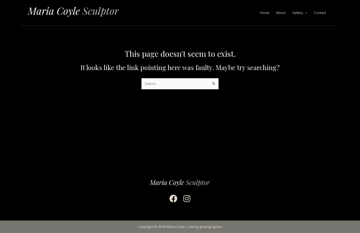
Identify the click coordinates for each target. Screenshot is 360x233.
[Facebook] (173, 199)
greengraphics (210, 226)
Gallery (297, 12)
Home (264, 12)
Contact (320, 12)
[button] (305, 13)
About (281, 12)
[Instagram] (187, 199)
